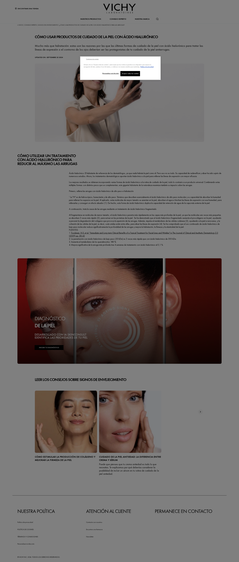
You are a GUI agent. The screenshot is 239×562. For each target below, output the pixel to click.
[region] (120, 68)
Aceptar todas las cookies (130, 73)
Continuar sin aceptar (92, 59)
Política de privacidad (147, 67)
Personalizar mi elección (110, 73)
